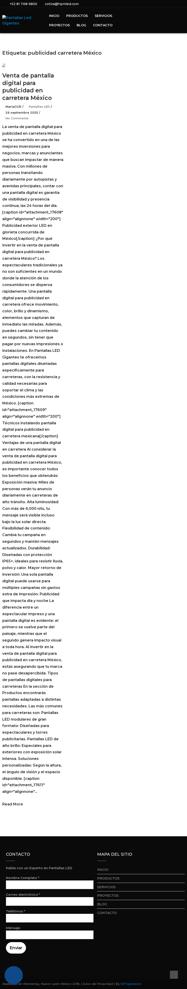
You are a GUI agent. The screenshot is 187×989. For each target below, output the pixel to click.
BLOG (81, 25)
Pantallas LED (39, 106)
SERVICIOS (103, 16)
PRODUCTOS (77, 16)
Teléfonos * (15, 911)
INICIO (54, 16)
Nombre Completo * (22, 878)
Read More (12, 804)
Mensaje (13, 928)
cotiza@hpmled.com (62, 4)
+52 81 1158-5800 (23, 4)
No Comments (17, 118)
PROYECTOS (59, 25)
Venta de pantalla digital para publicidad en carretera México (28, 86)
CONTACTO (102, 25)
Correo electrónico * (23, 895)
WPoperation (131, 984)
